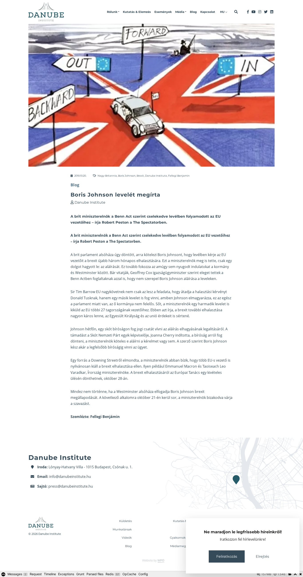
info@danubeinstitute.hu (70, 476)
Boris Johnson (127, 175)
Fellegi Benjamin (179, 175)
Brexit (140, 175)
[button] (113, 12)
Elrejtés (262, 556)
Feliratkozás (226, 556)
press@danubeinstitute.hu (70, 486)
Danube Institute (156, 175)
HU (222, 12)
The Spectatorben (124, 241)
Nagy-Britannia (107, 175)
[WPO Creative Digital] (151, 560)
